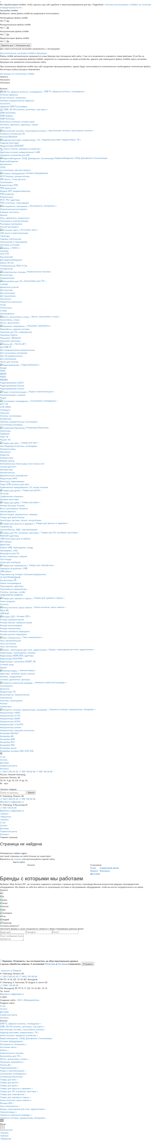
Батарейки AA (6, 736)
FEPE (2, 370)
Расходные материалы (11, 223)
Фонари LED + (7, 1103)
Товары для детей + (9, 1082)
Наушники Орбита (9, 334)
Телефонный (6, 268)
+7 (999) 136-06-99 (9, 985)
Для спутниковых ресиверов (13, 352)
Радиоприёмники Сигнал (12, 388)
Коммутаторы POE (9, 185)
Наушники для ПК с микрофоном (16, 331)
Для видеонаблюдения (11, 259)
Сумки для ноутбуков (10, 562)
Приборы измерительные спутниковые (18, 421)
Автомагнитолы (7, 472)
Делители (4, 688)
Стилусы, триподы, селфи (12, 591)
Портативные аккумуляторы (13, 588)
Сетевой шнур (7, 664)
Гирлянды (5, 235)
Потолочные (6, 307)
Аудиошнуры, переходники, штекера (17, 652)
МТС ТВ (4, 403)
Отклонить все (23, 45)
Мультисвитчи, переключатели (14, 694)
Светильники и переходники (13, 241)
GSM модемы (6, 115)
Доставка (4, 762)
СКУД (2, 167)
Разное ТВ (5, 439)
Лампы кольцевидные (10, 583)
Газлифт (4, 284)
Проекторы (5, 430)
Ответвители (6, 697)
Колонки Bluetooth (8, 136)
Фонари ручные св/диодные (13, 634)
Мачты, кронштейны (9, 322)
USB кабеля (6, 571)
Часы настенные (8, 643)
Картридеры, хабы (9, 550)
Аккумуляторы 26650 (10, 718)
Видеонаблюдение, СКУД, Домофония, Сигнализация (26, 1038)
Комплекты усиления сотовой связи (17, 121)
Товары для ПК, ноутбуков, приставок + (19, 1091)
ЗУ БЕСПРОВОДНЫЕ (10, 577)
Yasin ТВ (4, 436)
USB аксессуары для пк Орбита (15, 538)
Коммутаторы (6, 196)
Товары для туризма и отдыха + (15, 1097)
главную (18, 858)
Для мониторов (7, 292)
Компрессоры (6, 457)
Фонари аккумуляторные (12, 619)
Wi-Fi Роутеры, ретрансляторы (15, 176)
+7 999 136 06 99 (44, 771)
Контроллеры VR (8, 580)
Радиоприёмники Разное (12, 385)
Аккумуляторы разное (10, 727)
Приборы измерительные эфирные (17, 100)
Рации (3, 397)
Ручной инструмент (9, 226)
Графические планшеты (11, 496)
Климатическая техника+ (12, 1052)
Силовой (4, 250)
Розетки (3, 703)
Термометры (6, 526)
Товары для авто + (9, 1079)
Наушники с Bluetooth (10, 337)
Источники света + (9, 1047)
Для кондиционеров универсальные (17, 349)
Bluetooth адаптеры (9, 535)
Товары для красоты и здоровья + (16, 1088)
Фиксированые (7, 313)
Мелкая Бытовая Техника (12, 505)
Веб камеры (6, 541)
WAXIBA (4, 379)
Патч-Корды (6, 559)
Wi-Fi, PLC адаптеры (10, 199)
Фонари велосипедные (11, 625)
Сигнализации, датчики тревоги (15, 170)
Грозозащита (6, 182)
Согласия (63, 963)
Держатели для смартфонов (13, 475)
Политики (50, 963)
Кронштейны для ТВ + (10, 1055)
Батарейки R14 (7, 742)
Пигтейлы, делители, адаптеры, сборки (19, 124)
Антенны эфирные (9, 94)
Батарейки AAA (7, 739)
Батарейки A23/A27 (9, 733)
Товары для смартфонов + (13, 1094)
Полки (3, 304)
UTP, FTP (4, 253)
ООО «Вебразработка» (28, 999)
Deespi (3, 367)
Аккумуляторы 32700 (10, 721)
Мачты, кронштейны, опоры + (14, 1058)
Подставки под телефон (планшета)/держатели (23, 574)
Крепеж (3, 214)
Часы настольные (8, 646)
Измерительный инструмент (13, 209)
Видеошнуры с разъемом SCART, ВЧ (18, 661)
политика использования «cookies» (122, 4)
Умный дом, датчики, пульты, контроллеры (20, 520)
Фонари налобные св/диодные (15, 631)
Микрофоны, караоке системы (14, 328)
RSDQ (3, 376)
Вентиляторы (6, 274)
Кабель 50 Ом (7, 262)
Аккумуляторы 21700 (10, 715)
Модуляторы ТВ (7, 691)
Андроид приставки (9, 142)
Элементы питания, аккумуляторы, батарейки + (23, 1117)
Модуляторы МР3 (8, 478)
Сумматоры (5, 706)
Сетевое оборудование (11, 1041)
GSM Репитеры (7, 118)
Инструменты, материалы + (13, 1044)
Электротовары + (8, 1111)
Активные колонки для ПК (12, 133)
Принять (4, 76)
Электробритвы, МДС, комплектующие (18, 529)
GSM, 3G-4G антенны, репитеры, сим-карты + (22, 1026)
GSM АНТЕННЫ (7, 112)
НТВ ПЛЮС (5, 406)
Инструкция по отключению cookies (17, 73)
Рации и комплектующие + (13, 1070)
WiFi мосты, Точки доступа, (13, 179)
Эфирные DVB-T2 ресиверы (13, 106)
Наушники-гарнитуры (10, 340)
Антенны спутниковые (10, 415)
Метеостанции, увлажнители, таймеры (18, 514)
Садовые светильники (10, 238)
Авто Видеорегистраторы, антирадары (18, 445)
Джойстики (5, 544)
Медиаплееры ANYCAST (12, 145)
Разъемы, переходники (11, 700)
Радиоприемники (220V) (12, 382)
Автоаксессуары (8, 448)
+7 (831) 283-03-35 (9, 771)
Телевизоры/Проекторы (11, 1076)
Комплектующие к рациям (12, 394)
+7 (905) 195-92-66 (28, 976)
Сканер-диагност (8, 466)
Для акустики (6, 289)
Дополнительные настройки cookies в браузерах (23, 53)
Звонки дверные (8, 511)
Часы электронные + (10, 1105)
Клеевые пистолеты (9, 212)
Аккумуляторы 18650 (10, 712)
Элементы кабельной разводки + (16, 1114)
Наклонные (5, 298)
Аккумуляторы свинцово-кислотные (17, 730)
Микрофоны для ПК (9, 553)
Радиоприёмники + (9, 1067)
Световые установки (10, 244)
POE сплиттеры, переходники (14, 202)
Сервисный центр (8, 765)
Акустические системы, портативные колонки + (22, 1029)
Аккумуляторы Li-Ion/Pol (11, 724)
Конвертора (5, 418)
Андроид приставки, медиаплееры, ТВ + (19, 1032)
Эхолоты (4, 604)
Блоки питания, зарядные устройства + (19, 1035)
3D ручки (4, 493)
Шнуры (3, 667)
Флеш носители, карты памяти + (15, 1100)
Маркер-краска (7, 460)
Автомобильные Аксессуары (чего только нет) (22, 463)
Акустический (6, 256)
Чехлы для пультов (9, 361)
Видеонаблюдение (9, 161)
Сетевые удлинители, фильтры (15, 679)
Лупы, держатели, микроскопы (14, 217)
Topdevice (5, 433)
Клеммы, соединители (11, 676)
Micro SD (4, 610)
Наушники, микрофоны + (12, 1061)
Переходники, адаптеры (11, 586)
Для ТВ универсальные (11, 355)
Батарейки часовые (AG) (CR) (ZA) (17, 750)
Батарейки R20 (7, 744)
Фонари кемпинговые (10, 628)
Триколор (4, 412)
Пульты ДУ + (6, 1064)
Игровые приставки (9, 499)
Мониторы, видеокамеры (12, 481)
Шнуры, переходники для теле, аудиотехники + (23, 1108)
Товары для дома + (9, 1085)
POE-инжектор (7, 193)
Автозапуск (5, 451)
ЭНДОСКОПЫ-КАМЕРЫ (11, 594)
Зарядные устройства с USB (13, 568)
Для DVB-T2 (5, 346)
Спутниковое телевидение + (13, 1073)
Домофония (6, 164)
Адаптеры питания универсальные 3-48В (20, 152)
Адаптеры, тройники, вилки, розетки (17, 673)
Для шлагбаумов (8, 358)
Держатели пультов (9, 286)
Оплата (3, 759)
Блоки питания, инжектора (13, 97)
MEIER (3, 373)
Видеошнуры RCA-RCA (11, 658)
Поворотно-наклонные (11, 301)
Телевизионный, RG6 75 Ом (13, 265)
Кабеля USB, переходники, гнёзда (16, 547)
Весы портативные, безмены (14, 508)
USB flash (4, 613)
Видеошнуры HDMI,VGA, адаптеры (17, 655)
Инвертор (4, 454)
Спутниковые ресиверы (11, 424)
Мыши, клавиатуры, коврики (13, 556)
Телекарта (5, 409)
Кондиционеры (7, 277)
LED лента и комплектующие (14, 232)
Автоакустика (6, 469)
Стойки (3, 310)
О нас (3, 756)
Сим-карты (5, 127)
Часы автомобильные (10, 640)
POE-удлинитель (8, 187)
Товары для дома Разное (12, 517)
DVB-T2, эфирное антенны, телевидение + (20, 1023)
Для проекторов (7, 295)
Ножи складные (7, 601)
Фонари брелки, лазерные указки (16, 622)
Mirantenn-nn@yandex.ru (12, 801)
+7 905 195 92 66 (27, 771)
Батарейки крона (8, 747)
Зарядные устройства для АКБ (14, 154)
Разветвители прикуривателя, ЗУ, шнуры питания (24, 487)
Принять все (7, 45)
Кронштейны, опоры (10, 319)
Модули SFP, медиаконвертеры (15, 190)
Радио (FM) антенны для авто (14, 484)
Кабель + (4, 1050)
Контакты (4, 768)
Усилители (5, 103)
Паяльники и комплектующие (14, 220)
